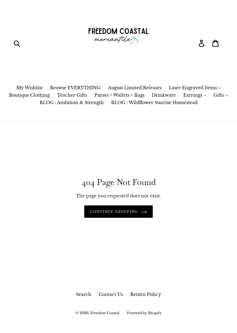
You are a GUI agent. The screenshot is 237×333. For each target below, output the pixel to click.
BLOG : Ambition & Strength (72, 102)
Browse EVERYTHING (75, 88)
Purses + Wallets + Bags (119, 95)
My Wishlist (29, 88)
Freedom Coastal (104, 313)
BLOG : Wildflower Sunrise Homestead (154, 102)
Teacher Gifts (72, 95)
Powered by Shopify (144, 313)
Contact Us (111, 294)
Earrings (193, 95)
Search (83, 294)
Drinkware (164, 95)
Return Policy (145, 294)
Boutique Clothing (29, 95)
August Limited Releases (134, 88)
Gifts (219, 95)
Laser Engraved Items (193, 88)
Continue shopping (113, 211)
